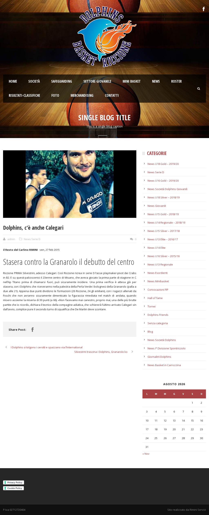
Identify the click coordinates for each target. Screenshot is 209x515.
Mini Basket (132, 81)
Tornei (152, 306)
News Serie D (32, 239)
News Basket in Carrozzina (164, 365)
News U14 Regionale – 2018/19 (166, 222)
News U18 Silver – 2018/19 (164, 197)
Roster (176, 81)
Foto (55, 95)
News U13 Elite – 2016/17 (163, 239)
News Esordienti (158, 273)
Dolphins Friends (158, 315)
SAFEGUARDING (61, 81)
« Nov (145, 453)
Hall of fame (155, 298)
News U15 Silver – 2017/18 (164, 231)
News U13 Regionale (160, 264)
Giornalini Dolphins (159, 357)
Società (34, 81)
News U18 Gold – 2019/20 (163, 164)
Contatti (112, 95)
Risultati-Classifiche (24, 95)
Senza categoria (158, 323)
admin (11, 239)
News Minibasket (158, 281)
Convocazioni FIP (158, 289)
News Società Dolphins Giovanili (167, 189)
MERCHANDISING (82, 95)
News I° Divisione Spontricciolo (167, 348)
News (156, 81)
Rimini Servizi (198, 510)
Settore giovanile (97, 81)
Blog (150, 331)
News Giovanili (157, 206)
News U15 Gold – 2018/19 (163, 214)
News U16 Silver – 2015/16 (164, 256)
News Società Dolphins (162, 340)
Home (13, 81)
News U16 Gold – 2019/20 (163, 180)
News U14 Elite (157, 248)
